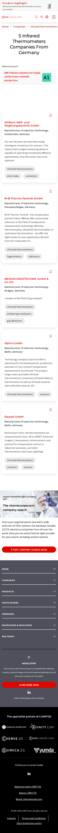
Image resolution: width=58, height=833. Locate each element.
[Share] (41, 17)
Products (8, 591)
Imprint (11, 818)
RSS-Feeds (8, 636)
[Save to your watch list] (50, 115)
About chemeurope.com (29, 799)
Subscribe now (29, 684)
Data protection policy (29, 823)
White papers (10, 603)
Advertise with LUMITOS (28, 786)
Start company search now (29, 549)
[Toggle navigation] (54, 17)
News (5, 569)
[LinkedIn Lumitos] (29, 773)
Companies (8, 580)
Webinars (8, 614)
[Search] (36, 17)
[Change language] (47, 17)
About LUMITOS (28, 792)
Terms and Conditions (34, 818)
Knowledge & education (17, 625)
